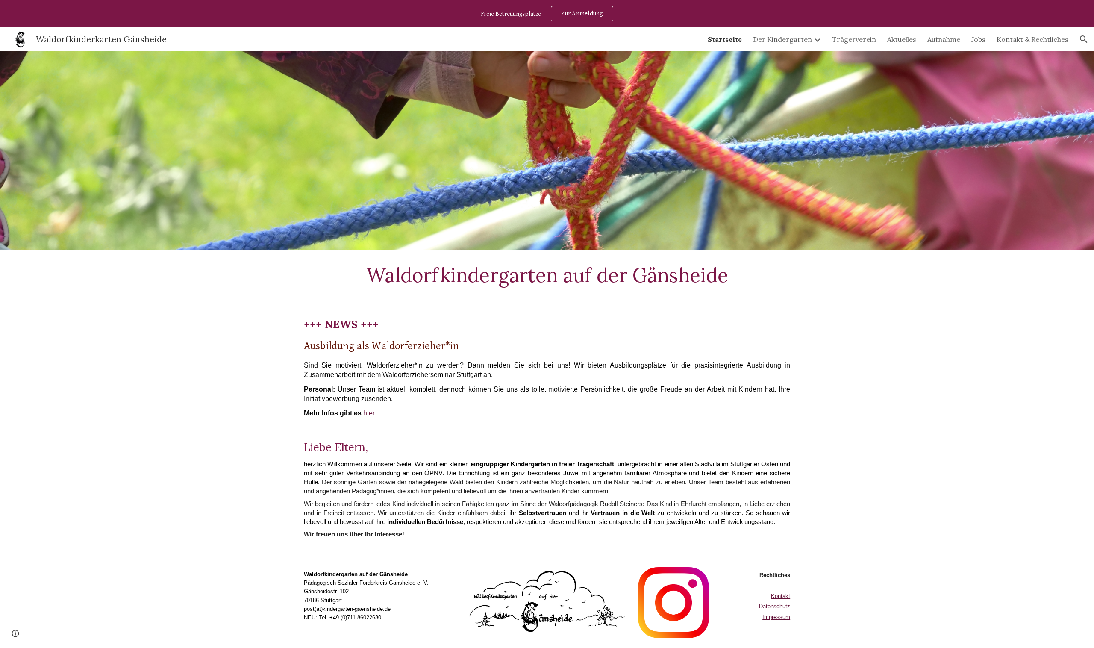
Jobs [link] (978, 39)
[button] (1083, 39)
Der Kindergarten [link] (782, 39)
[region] (547, 13)
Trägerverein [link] (854, 39)
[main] (547, 275)
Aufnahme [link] (943, 39)
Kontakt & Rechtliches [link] (1032, 39)
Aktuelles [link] (901, 39)
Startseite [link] (725, 39)
